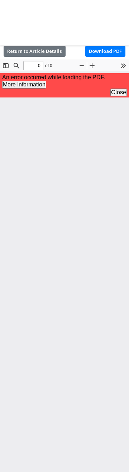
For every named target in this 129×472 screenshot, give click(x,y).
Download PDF (105, 51)
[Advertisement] (64, 21)
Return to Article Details (34, 51)
